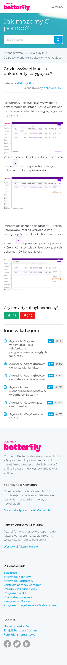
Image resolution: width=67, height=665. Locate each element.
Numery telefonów (17, 626)
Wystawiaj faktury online (21, 546)
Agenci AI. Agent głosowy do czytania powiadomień (27, 377)
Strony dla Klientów (17, 576)
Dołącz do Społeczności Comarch (27, 510)
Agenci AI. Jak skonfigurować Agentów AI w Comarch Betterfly (28, 390)
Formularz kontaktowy (19, 634)
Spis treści (10, 572)
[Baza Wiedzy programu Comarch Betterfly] (17, 7)
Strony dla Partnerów (18, 581)
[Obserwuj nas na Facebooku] (7, 647)
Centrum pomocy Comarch (23, 585)
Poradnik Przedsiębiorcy (20, 589)
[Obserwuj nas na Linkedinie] (26, 647)
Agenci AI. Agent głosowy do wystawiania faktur (27, 365)
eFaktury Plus (25, 83)
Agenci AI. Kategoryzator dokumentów (26, 404)
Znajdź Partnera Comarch (21, 630)
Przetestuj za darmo (18, 597)
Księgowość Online (17, 601)
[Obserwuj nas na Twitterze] (16, 647)
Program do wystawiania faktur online (30, 605)
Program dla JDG (15, 593)
